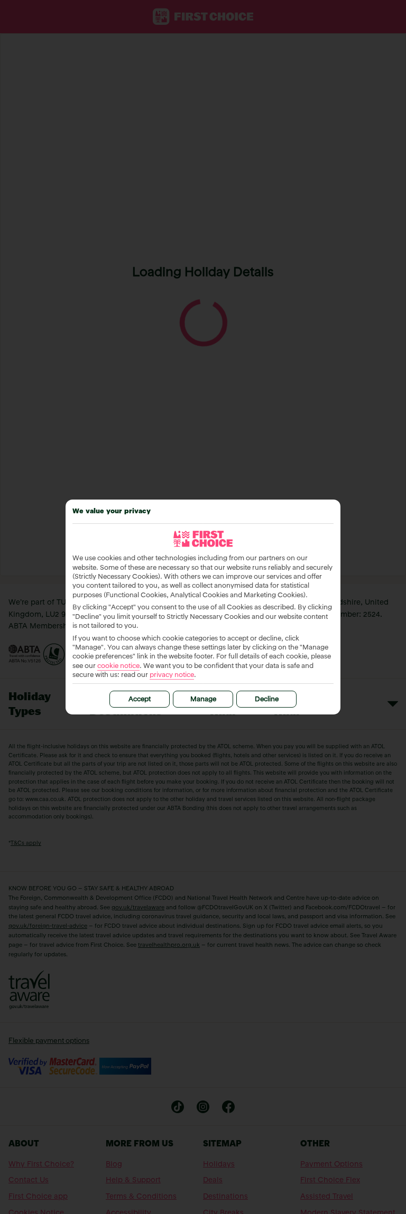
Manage (203, 699)
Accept (139, 699)
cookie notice (118, 666)
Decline (267, 699)
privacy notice (172, 675)
